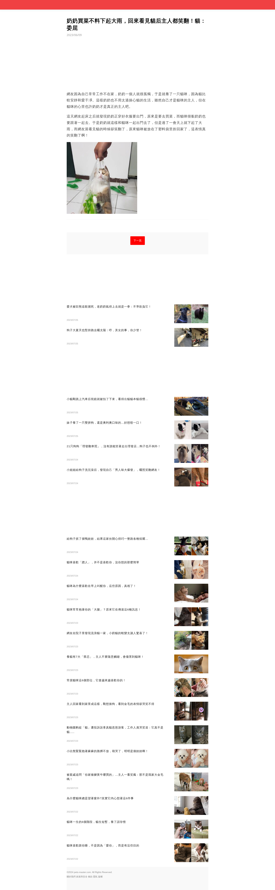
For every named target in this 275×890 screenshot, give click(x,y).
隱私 (95, 876)
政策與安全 (81, 876)
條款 (90, 876)
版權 (100, 876)
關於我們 (71, 876)
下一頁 (138, 240)
